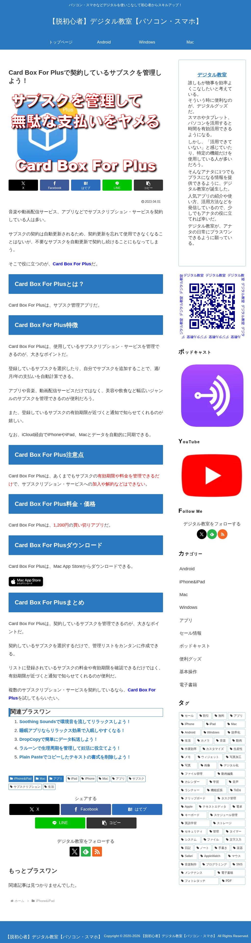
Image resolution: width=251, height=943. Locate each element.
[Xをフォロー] (74, 852)
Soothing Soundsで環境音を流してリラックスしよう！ (75, 721)
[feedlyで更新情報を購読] (86, 852)
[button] (148, 185)
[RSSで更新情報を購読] (97, 852)
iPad (74, 778)
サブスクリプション (27, 786)
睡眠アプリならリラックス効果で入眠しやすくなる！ (72, 730)
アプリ (57, 778)
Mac (42, 778)
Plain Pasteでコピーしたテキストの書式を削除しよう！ (75, 757)
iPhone (90, 778)
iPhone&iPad (23, 778)
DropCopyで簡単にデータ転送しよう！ (58, 739)
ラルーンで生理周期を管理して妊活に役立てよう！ (70, 748)
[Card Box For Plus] (26, 581)
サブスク (138, 778)
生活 (51, 786)
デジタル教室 (212, 74)
